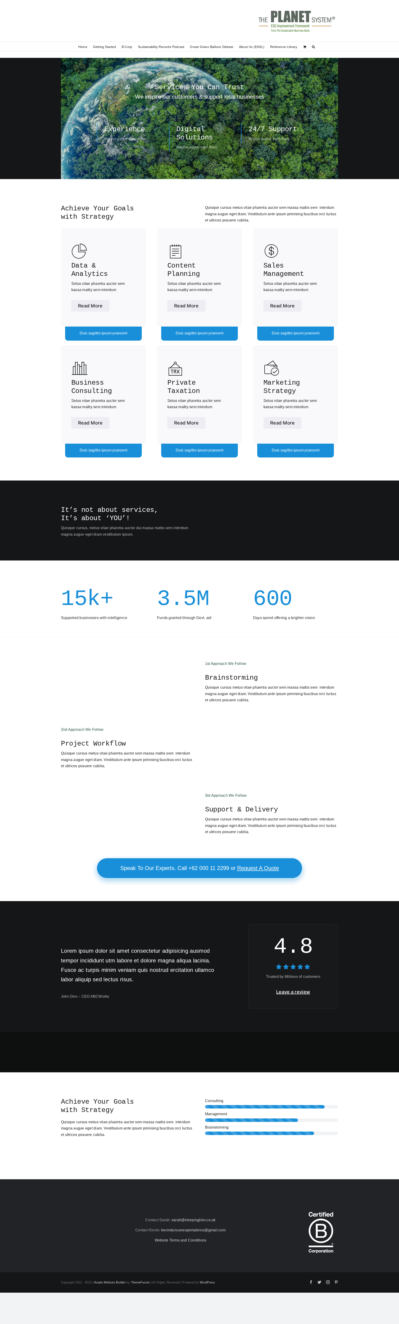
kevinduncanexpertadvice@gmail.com (193, 1230)
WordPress (207, 1282)
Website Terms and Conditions (180, 1240)
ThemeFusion (140, 1282)
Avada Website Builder (110, 1282)
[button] (313, 46)
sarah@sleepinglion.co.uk (194, 1220)
